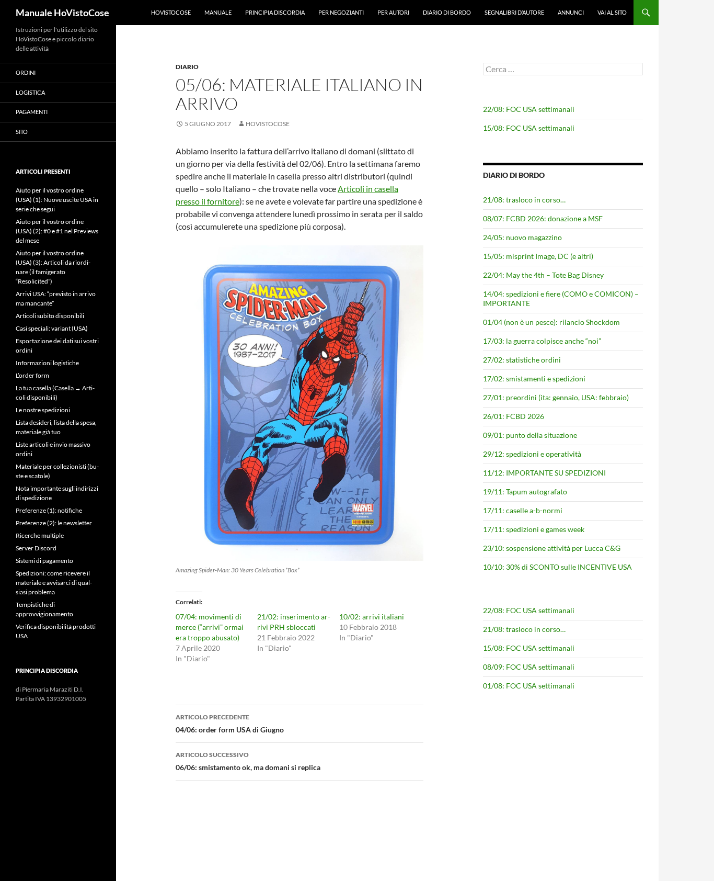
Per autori (393, 12)
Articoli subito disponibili (50, 316)
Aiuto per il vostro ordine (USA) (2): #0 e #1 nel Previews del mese (57, 231)
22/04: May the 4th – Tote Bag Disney (543, 274)
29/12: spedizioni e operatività (532, 453)
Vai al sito (612, 12)
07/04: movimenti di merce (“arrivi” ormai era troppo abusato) (210, 627)
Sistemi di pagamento (44, 560)
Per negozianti (341, 12)
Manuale (218, 12)
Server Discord (36, 548)
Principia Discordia (275, 12)
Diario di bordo (447, 12)
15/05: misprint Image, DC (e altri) (538, 256)
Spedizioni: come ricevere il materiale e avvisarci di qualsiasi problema (54, 582)
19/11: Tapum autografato (525, 491)
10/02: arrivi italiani (371, 616)
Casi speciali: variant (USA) (52, 328)
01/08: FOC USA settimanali (528, 685)
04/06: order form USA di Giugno (230, 723)
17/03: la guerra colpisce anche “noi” (542, 340)
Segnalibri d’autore (514, 12)
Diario (187, 67)
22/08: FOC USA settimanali (528, 109)
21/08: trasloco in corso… (524, 199)
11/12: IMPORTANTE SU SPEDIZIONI (544, 472)
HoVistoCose (171, 12)
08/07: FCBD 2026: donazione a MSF (543, 218)
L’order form (32, 375)
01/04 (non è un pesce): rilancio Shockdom (551, 322)
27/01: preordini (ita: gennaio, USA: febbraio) (556, 397)
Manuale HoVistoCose (62, 12)
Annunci (571, 12)
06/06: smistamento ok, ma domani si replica (248, 761)
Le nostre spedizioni (43, 410)
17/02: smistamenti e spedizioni (534, 378)
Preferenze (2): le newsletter (54, 523)
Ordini (26, 72)
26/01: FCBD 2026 (513, 416)
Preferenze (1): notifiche (49, 510)
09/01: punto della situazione (530, 435)
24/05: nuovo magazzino (522, 237)
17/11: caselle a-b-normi (522, 510)
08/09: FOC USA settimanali (528, 666)
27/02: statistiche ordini (522, 359)
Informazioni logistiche (47, 363)
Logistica (30, 92)
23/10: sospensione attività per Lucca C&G (551, 548)
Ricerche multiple (40, 535)
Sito (22, 131)
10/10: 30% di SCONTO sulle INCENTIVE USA (557, 566)
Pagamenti (32, 111)
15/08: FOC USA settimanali (528, 127)
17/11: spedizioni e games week (533, 529)
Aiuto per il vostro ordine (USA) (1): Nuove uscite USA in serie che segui (57, 199)
